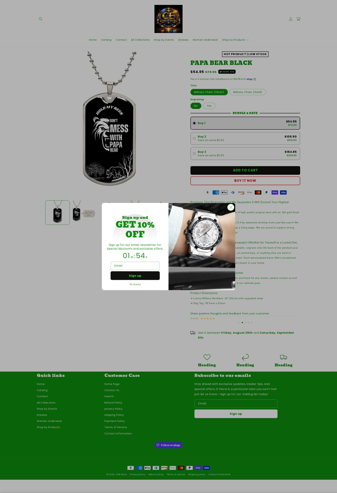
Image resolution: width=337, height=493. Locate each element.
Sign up (135, 276)
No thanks (135, 284)
